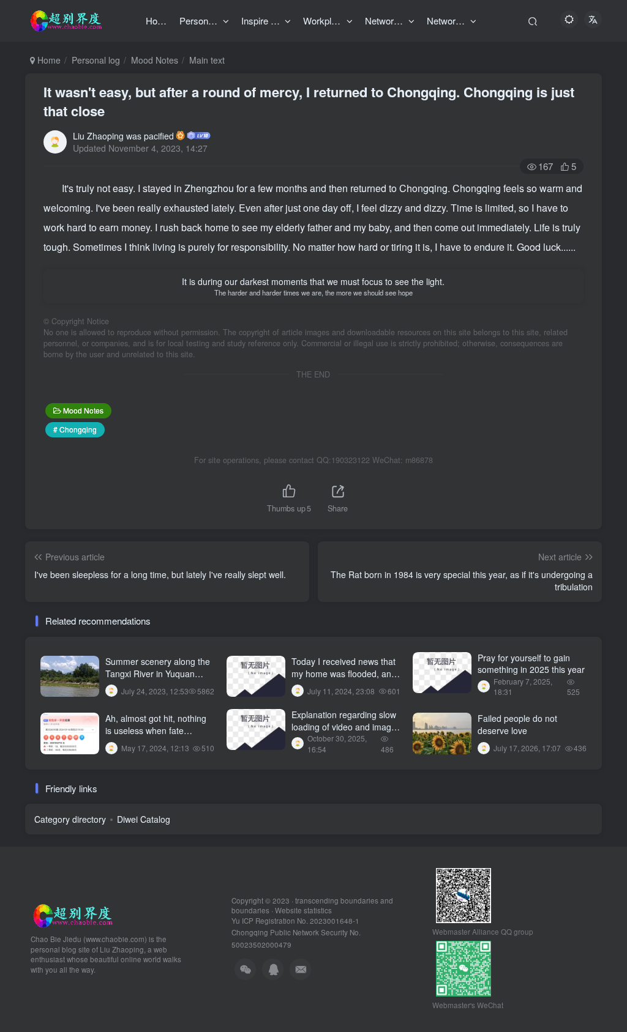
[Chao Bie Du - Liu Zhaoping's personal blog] (72, 914)
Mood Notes (154, 60)
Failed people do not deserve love (517, 724)
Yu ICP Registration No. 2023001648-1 (295, 921)
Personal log (96, 60)
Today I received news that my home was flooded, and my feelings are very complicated (343, 679)
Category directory (70, 819)
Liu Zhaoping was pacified (123, 136)
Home (48, 60)
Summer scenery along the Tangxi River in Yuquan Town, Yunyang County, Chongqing (157, 679)
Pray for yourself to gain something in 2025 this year (531, 663)
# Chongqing (75, 429)
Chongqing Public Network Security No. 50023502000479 (296, 932)
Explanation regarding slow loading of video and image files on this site (343, 726)
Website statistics (303, 910)
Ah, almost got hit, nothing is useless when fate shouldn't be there (155, 730)
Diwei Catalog (143, 819)
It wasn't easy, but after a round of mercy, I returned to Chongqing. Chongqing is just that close (308, 101)
